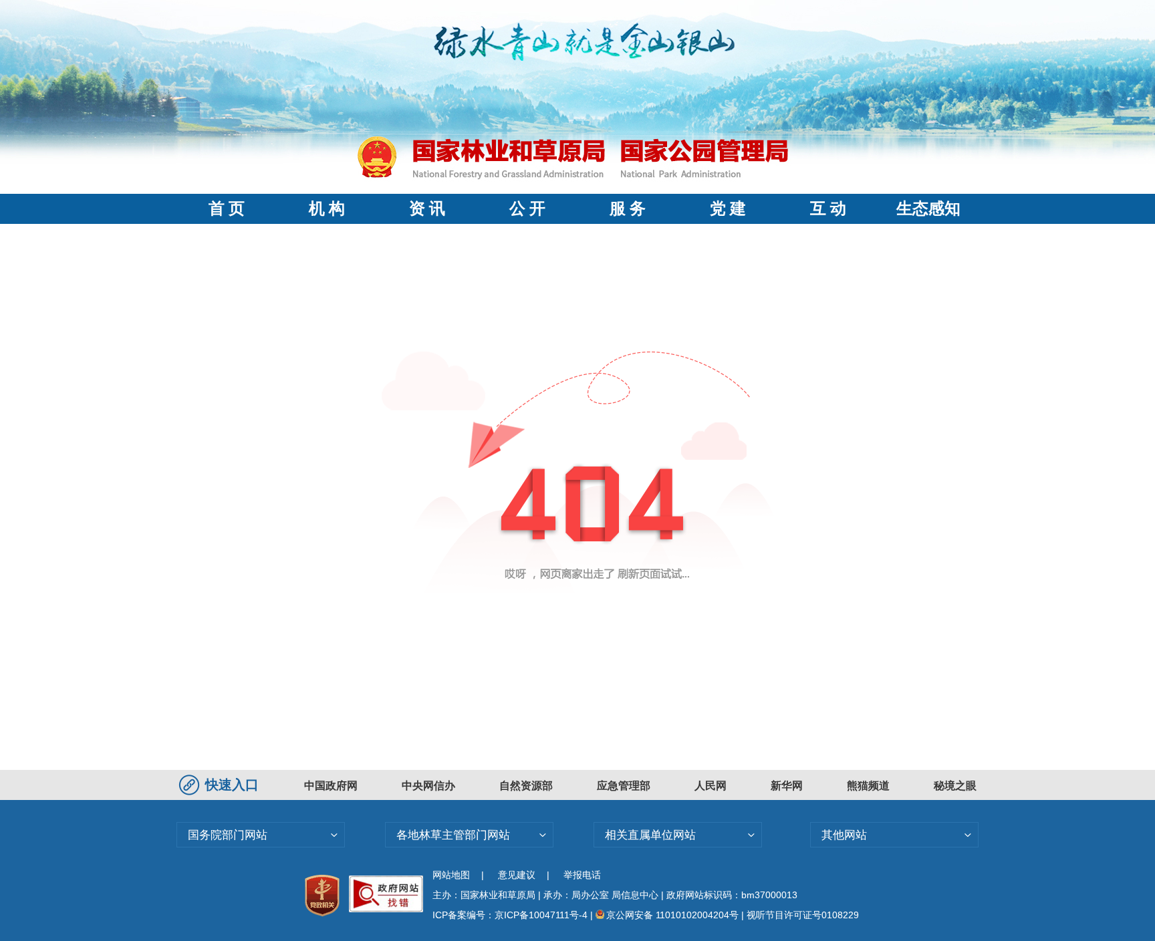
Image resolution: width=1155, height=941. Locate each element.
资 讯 (427, 208)
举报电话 (582, 874)
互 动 (828, 208)
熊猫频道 (868, 785)
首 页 (227, 208)
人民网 (710, 785)
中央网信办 (428, 785)
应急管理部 (623, 785)
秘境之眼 (955, 785)
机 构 (327, 208)
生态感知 (928, 208)
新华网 (787, 785)
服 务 (628, 208)
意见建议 (516, 874)
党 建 (728, 208)
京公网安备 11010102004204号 (672, 915)
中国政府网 (331, 785)
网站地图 (451, 874)
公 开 (527, 208)
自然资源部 (526, 785)
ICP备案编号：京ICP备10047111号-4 (511, 915)
